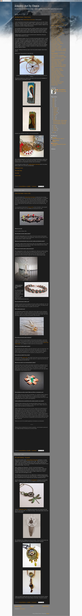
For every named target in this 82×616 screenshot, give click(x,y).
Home (32, 606)
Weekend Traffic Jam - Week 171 (58, 138)
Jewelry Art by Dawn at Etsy (56, 13)
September (55, 112)
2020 (54, 100)
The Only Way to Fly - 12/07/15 (57, 43)
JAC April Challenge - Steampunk (22, 457)
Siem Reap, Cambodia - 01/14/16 (57, 76)
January (55, 130)
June (54, 117)
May (54, 119)
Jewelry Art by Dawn (27, 6)
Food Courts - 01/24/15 (55, 36)
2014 (54, 132)
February (55, 128)
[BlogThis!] (40, 186)
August (54, 114)
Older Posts (45, 606)
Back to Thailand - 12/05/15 (56, 41)
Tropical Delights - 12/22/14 (56, 22)
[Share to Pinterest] (43, 186)
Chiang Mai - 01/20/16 (55, 80)
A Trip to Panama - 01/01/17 (56, 83)
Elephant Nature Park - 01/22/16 (57, 81)
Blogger (47, 613)
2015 (54, 106)
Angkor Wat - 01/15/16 (55, 77)
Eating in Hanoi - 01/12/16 (56, 73)
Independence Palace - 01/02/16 (57, 60)
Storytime (54, 141)
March (54, 127)
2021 (54, 98)
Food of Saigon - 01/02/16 (56, 62)
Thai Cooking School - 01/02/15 (57, 30)
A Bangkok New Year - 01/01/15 (57, 28)
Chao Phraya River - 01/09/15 (57, 31)
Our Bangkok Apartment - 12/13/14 (57, 19)
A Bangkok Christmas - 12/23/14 (57, 23)
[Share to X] (41, 186)
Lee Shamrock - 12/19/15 (56, 47)
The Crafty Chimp (18, 170)
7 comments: (34, 186)
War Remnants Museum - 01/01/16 (58, 59)
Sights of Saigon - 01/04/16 (56, 63)
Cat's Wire (17, 173)
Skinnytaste (54, 143)
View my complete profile (61, 91)
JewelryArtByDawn (61, 89)
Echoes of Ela (17, 175)
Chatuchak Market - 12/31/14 (56, 27)
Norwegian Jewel (54, 84)
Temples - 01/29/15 (55, 37)
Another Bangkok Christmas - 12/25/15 (58, 49)
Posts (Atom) (22, 608)
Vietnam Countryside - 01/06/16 (57, 70)
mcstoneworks (34, 480)
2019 (54, 101)
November (55, 109)
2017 (54, 103)
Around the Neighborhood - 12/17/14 (58, 20)
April (54, 125)
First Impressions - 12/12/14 (56, 17)
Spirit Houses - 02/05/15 (55, 39)
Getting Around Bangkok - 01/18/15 (58, 33)
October (55, 111)
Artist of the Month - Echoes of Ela (22, 193)
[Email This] (38, 186)
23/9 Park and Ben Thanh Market (57, 55)
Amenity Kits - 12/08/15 (55, 44)
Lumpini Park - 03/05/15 (55, 40)
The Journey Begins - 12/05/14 (57, 16)
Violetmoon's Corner (19, 168)
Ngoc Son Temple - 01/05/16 (56, 68)
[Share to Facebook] (42, 186)
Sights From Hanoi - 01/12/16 (56, 74)
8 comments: (34, 602)
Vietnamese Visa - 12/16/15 (56, 46)
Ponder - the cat (55, 140)
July (54, 115)
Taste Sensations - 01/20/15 (56, 34)
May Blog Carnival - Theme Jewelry (23, 17)
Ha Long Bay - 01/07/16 (55, 71)
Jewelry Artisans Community (28, 19)
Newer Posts (18, 606)
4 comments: (34, 450)
